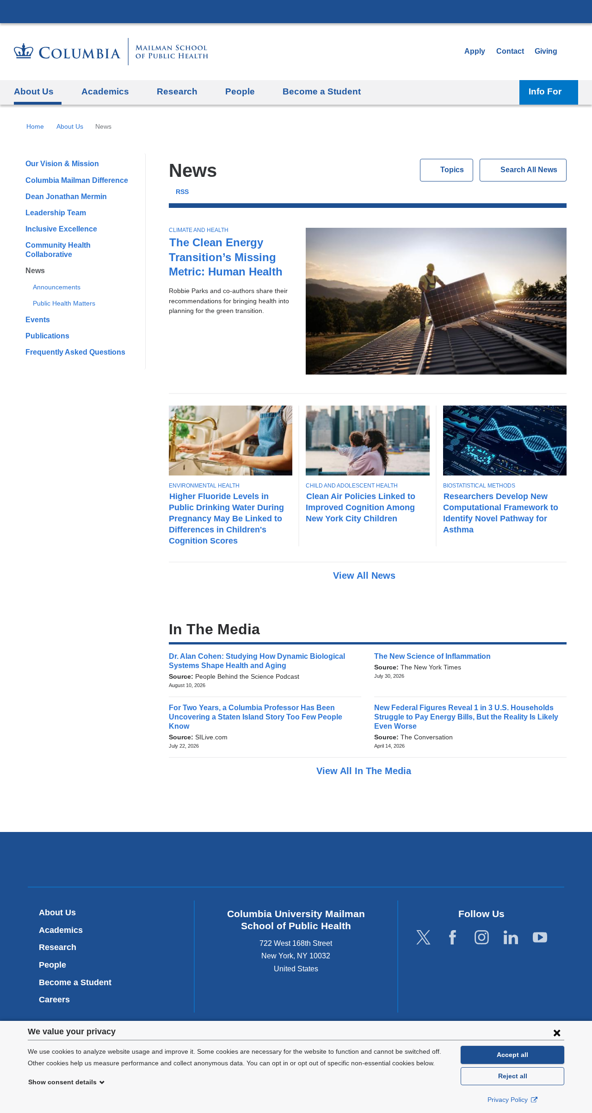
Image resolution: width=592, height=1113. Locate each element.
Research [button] (177, 91)
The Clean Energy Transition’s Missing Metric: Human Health (226, 256)
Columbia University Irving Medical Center (296, 11)
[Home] (111, 51)
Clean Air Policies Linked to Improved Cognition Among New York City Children (360, 507)
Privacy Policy (508, 1099)
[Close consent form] (556, 1032)
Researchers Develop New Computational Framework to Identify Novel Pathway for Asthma (500, 512)
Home (35, 126)
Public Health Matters (64, 303)
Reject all (512, 1076)
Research (57, 947)
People (52, 964)
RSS (182, 191)
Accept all (512, 1054)
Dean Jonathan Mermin (66, 196)
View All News (365, 575)
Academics (61, 930)
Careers (54, 999)
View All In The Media (365, 771)
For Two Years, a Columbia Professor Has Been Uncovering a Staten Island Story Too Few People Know (255, 717)
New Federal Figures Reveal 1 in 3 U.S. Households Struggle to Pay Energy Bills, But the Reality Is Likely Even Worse (466, 717)
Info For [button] (545, 91)
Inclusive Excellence (61, 229)
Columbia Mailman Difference (76, 180)
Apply (474, 51)
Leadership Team (55, 213)
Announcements (56, 287)
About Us (69, 126)
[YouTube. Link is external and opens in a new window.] (540, 937)
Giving (546, 51)
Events (37, 320)
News (35, 271)
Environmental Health (204, 485)
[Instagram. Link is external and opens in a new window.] (481, 937)
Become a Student (75, 982)
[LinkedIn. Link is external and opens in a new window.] (510, 937)
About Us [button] (34, 91)
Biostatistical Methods (479, 485)
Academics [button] (105, 91)
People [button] (240, 91)
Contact (510, 51)
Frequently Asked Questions (75, 352)
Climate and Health (198, 230)
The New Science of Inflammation (435, 656)
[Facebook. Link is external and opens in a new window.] (452, 937)
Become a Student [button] (322, 91)
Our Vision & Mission (62, 164)
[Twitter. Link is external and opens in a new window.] (423, 937)
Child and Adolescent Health (352, 485)
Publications (47, 336)
